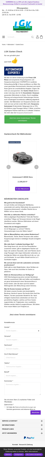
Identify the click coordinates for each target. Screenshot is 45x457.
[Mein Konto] (37, 37)
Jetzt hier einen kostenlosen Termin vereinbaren (22, 119)
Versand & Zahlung (26, 444)
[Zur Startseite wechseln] (22, 26)
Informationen (8, 425)
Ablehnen (8, 454)
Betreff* (6, 372)
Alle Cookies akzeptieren (33, 454)
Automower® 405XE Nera (22, 177)
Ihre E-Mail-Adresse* (11, 354)
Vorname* (7, 336)
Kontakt (15, 444)
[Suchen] (32, 37)
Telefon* (7, 363)
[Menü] (3, 37)
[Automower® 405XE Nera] (22, 158)
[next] (36, 167)
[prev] (8, 167)
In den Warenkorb (22, 189)
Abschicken (35, 412)
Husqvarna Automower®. (24, 113)
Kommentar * (8, 381)
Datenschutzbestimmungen (24, 407)
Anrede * (7, 327)
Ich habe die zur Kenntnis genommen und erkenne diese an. (21, 408)
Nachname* (8, 345)
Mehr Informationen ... (32, 451)
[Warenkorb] (41, 37)
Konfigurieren (19, 454)
